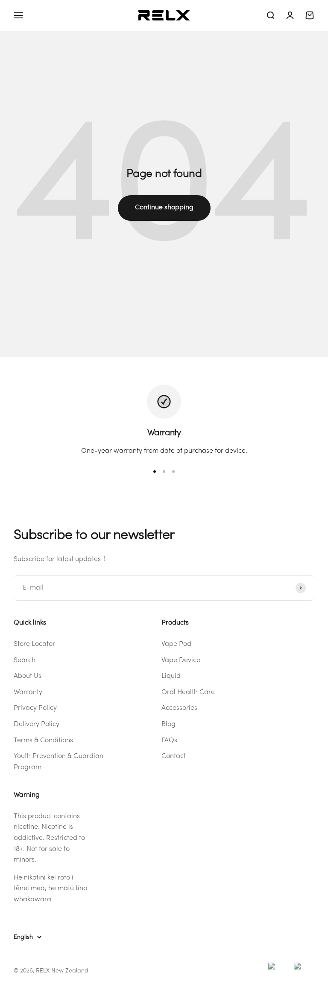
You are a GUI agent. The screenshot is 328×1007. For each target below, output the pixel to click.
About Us (27, 676)
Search (24, 660)
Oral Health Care (188, 692)
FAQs (169, 740)
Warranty (28, 692)
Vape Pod (176, 644)
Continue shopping (164, 207)
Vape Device (180, 660)
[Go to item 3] (173, 471)
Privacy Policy (35, 708)
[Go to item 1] (154, 471)
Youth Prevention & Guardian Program (58, 762)
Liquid (171, 676)
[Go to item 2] (164, 471)
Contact (173, 756)
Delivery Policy (36, 724)
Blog (168, 724)
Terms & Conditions (43, 740)
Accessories (179, 708)
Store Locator (34, 644)
